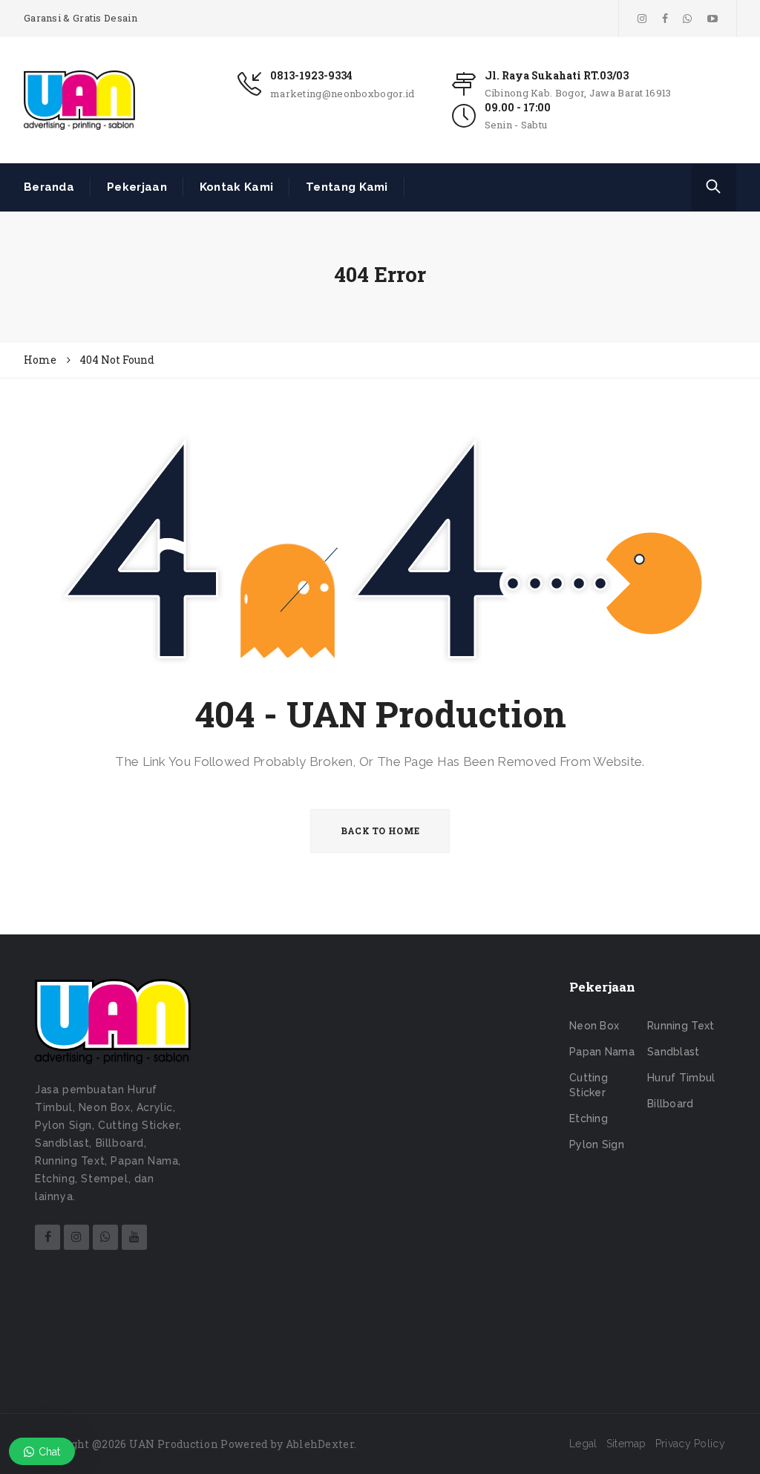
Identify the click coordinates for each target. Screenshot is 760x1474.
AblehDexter (320, 1444)
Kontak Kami (236, 187)
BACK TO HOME (380, 830)
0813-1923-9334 (311, 75)
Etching (588, 1118)
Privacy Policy (690, 1444)
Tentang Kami (347, 187)
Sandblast (673, 1052)
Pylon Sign (596, 1144)
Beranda (49, 187)
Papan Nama (602, 1052)
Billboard (670, 1104)
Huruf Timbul (681, 1078)
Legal (583, 1444)
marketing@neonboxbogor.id (342, 93)
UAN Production (173, 1444)
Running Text (681, 1026)
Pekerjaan (137, 187)
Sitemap (626, 1444)
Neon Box (594, 1026)
